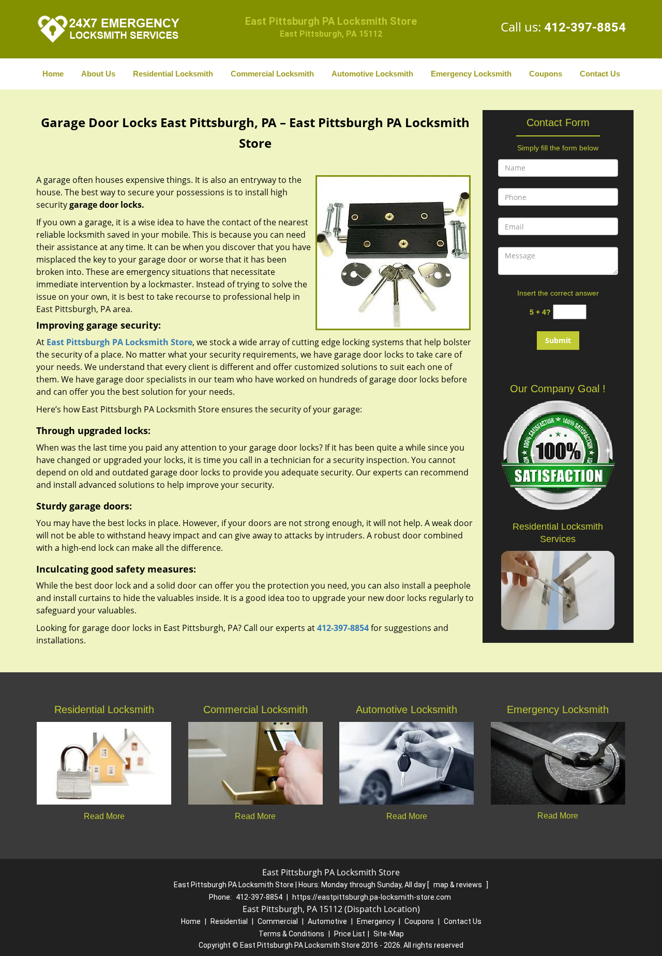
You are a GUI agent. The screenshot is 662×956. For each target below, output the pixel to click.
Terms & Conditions (291, 934)
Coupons (545, 73)
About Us (98, 73)
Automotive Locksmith (372, 73)
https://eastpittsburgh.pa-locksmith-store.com (371, 897)
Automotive (327, 921)
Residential (229, 921)
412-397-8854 (585, 27)
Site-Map (388, 934)
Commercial (278, 921)
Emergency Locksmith (471, 73)
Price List (349, 934)
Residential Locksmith (173, 73)
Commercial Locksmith (272, 73)
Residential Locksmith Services (558, 532)
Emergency (376, 921)
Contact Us (600, 73)
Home (53, 73)
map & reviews (458, 885)
